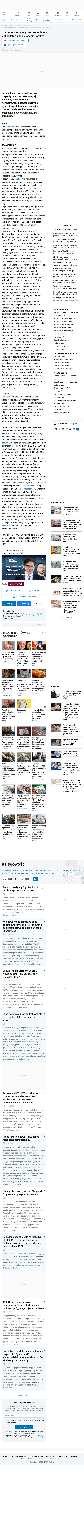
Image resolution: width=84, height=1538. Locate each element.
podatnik (29, 323)
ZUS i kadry (56, 870)
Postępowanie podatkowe (63, 359)
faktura (5, 443)
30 (77, 429)
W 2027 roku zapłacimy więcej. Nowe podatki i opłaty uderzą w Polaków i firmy (64, 241)
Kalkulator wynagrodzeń (63, 321)
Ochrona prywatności (20, 1456)
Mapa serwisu (54, 1459)
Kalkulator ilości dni (61, 346)
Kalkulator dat (59, 349)
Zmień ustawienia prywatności (43, 1456)
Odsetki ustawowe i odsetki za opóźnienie (65, 377)
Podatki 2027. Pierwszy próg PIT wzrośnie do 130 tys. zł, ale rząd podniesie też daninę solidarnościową (65, 281)
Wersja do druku (14, 590)
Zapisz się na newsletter (27, 597)
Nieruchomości (63, 20)
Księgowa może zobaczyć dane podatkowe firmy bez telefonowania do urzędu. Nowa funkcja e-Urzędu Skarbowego (66, 235)
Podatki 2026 (57, 502)
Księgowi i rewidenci (70, 870)
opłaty (17, 179)
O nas (5, 1456)
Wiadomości (6, 870)
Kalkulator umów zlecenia (63, 325)
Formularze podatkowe (62, 369)
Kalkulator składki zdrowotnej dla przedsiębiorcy (66, 314)
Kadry (13, 20)
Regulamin (63, 1456)
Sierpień (74, 423)
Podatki (16, 870)
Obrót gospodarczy (42, 870)
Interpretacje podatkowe (62, 413)
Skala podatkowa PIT (62, 388)
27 (67, 429)
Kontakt (31, 1459)
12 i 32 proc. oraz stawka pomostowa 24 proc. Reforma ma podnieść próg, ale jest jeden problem (65, 258)
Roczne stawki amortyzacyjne (65, 400)
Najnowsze (67, 229)
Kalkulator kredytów (61, 334)
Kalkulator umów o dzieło (63, 328)
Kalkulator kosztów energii (63, 331)
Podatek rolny (59, 403)
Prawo (38, 20)
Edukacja (74, 20)
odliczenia (6, 525)
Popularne (58, 229)
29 (74, 429)
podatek (24, 498)
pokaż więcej (23, 1395)
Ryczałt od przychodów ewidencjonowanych (62, 395)
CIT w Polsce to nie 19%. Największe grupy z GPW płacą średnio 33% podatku (64, 270)
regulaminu (29, 1420)
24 (56, 429)
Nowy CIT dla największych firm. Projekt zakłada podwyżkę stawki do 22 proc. (66, 293)
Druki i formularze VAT (62, 365)
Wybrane (75, 229)
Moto (54, 20)
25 (59, 429)
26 (63, 429)
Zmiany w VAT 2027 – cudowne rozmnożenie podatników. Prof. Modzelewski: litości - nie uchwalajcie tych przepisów (64, 252)
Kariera (74, 1456)
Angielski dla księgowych (40, 873)
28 (70, 429)
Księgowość (5, 20)
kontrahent (11, 127)
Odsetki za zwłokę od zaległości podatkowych (65, 383)
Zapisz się (24, 1427)
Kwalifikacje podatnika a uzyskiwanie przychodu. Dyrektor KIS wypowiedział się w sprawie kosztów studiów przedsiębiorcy (65, 264)
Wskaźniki (62, 372)
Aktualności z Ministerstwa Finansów (15, 873)
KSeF (81, 20)
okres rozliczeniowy (27, 489)
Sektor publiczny (29, 20)
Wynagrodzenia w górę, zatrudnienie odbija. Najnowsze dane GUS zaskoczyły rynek (64, 287)
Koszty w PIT (59, 391)
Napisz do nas (37, 590)
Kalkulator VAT (59, 337)
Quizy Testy (58, 409)
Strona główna (6, 25)
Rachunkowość (59, 356)
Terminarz (62, 423)
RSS (22, 1459)
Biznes (20, 20)
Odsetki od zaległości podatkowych (62, 341)
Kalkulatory (62, 309)
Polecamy (56, 686)
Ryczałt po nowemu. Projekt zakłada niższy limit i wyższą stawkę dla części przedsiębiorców (66, 299)
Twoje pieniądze (46, 20)
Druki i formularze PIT (62, 362)
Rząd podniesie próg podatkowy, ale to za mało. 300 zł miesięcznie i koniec (66, 246)
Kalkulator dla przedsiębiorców (65, 318)
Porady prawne (27, 25)
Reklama (41, 1459)
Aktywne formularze (67, 353)
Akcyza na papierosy (61, 406)
